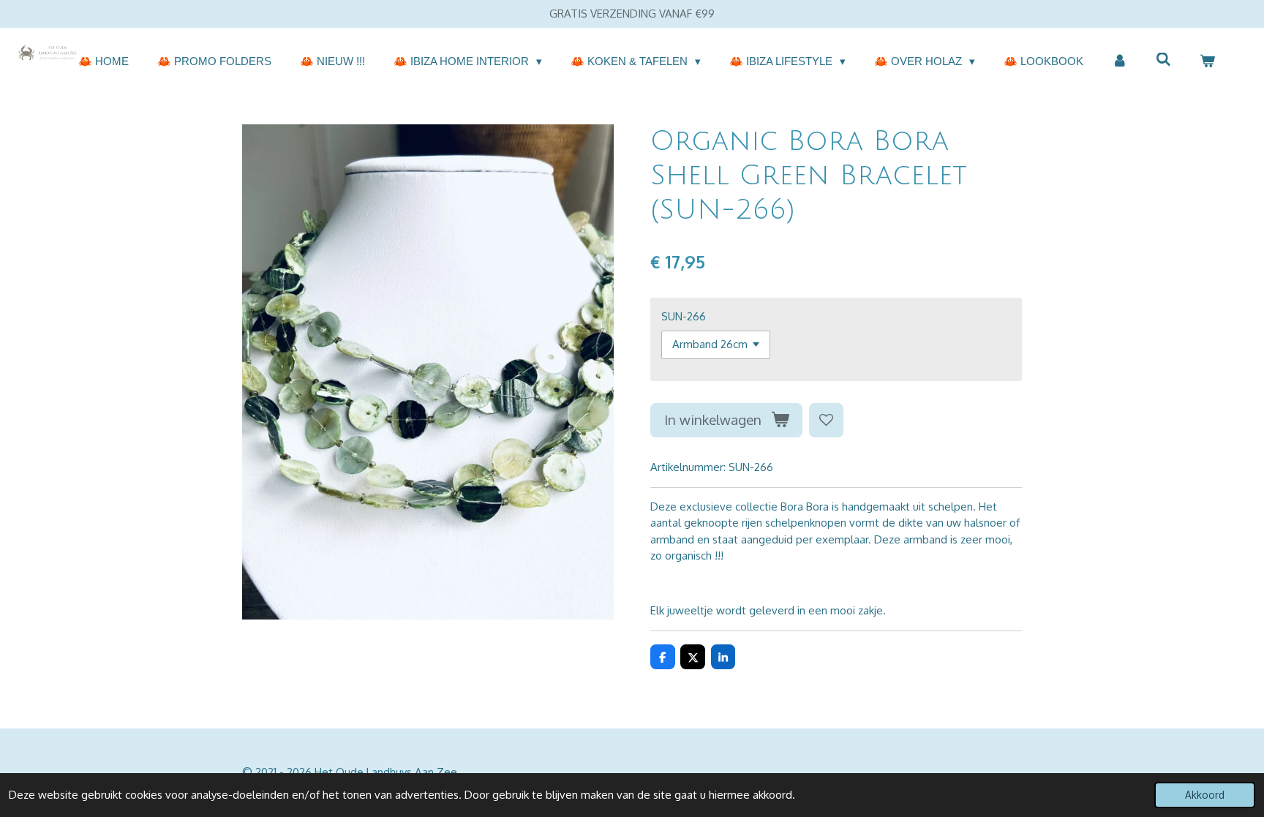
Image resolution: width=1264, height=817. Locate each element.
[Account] (1119, 62)
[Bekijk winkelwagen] (1207, 62)
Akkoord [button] (1204, 794)
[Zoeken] (1163, 59)
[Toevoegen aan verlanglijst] (826, 420)
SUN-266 (683, 316)
